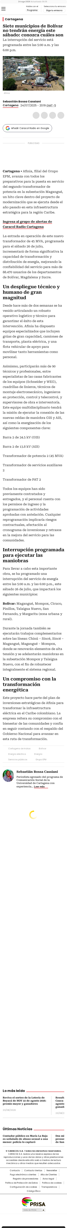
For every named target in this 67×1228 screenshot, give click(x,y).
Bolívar (42, 748)
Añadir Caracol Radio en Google (30, 128)
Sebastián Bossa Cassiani (22, 101)
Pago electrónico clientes (23, 1174)
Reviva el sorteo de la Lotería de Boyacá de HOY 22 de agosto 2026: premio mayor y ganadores (24, 1100)
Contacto (15, 1170)
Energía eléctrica (17, 754)
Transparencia (49, 1187)
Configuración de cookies (23, 1187)
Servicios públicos (17, 759)
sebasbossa (47, 101)
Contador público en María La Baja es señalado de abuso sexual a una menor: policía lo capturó (25, 1138)
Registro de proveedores (25, 1178)
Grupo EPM (41, 759)
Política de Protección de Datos (21, 1183)
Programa (32, 10)
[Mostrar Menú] (3, 8)
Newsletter (52, 1170)
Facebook (36, 115)
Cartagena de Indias (19, 748)
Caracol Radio (17, 9)
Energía (38, 754)
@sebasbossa (43, 101)
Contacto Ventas (33, 1170)
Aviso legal (48, 1178)
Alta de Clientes (49, 1174)
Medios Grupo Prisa (33, 1210)
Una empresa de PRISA (33, 1202)
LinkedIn (52, 115)
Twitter (44, 115)
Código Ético (33, 1191)
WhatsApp (60, 115)
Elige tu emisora (54, 10)
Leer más (39, 786)
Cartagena (14, 19)
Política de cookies (52, 1183)
